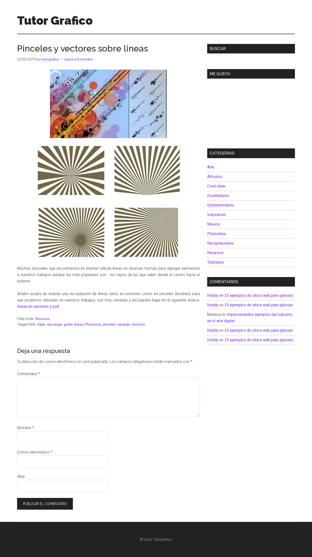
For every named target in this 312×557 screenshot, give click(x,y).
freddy (212, 295)
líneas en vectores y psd (38, 306)
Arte (210, 167)
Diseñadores (218, 195)
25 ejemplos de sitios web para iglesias (258, 295)
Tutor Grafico (55, 20)
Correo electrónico (34, 452)
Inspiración (216, 214)
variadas (123, 324)
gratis (68, 324)
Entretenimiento (220, 205)
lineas (78, 324)
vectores (138, 324)
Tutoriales (215, 262)
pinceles (109, 324)
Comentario (28, 373)
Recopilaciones (220, 243)
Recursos (42, 319)
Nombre (25, 427)
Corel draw (216, 186)
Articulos (214, 176)
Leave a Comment (78, 59)
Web (21, 476)
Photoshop (93, 324)
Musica (213, 224)
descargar (54, 324)
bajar (41, 324)
